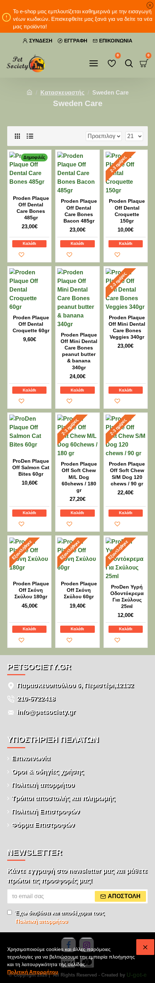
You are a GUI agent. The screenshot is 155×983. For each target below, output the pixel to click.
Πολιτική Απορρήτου (32, 972)
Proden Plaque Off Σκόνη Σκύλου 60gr (79, 590)
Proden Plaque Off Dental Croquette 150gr (127, 211)
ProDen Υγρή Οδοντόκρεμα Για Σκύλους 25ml (127, 596)
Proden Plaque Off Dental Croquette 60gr (31, 324)
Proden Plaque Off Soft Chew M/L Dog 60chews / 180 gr (79, 477)
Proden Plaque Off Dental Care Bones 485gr (31, 208)
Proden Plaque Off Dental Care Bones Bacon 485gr (79, 211)
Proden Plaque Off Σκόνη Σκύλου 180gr (31, 590)
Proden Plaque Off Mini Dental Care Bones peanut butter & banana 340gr (79, 351)
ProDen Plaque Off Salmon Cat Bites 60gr (30, 467)
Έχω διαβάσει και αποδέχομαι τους (59, 917)
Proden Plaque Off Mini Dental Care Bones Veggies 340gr (126, 327)
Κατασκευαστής (62, 93)
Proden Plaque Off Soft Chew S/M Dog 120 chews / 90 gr (127, 473)
